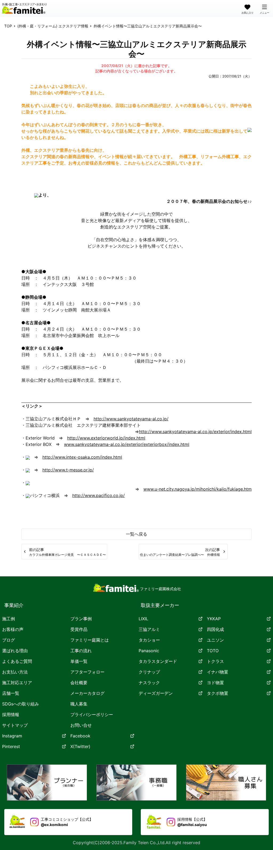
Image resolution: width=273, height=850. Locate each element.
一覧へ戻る (136, 534)
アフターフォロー (87, 672)
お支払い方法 (15, 672)
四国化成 (215, 629)
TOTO (213, 650)
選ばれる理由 (15, 650)
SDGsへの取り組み (20, 704)
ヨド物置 (215, 682)
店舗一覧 (10, 693)
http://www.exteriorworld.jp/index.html (106, 438)
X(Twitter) (80, 746)
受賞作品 (78, 629)
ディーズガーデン (156, 693)
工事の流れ (81, 650)
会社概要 (78, 682)
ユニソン (215, 640)
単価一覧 (78, 661)
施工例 (8, 618)
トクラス (215, 661)
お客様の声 (12, 629)
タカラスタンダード (158, 661)
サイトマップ (15, 725)
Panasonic (149, 650)
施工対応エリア (17, 682)
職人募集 (78, 704)
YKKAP (214, 618)
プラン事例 (81, 618)
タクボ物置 (217, 693)
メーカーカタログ (87, 693)
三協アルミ (149, 629)
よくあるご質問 (17, 661)
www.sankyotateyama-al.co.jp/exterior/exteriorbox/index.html (126, 444)
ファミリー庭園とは (89, 640)
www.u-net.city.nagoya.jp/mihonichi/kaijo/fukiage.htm (197, 489)
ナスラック (149, 682)
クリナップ (149, 672)
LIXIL (143, 618)
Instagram (12, 735)
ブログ (8, 640)
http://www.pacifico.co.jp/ (98, 495)
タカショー (149, 640)
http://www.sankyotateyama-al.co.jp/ (131, 418)
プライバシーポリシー (91, 714)
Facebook (80, 735)
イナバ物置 (217, 672)
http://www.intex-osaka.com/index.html (82, 457)
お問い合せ (81, 725)
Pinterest (11, 746)
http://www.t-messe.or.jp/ (68, 470)
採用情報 (10, 714)
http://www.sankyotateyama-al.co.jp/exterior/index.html (195, 431)
